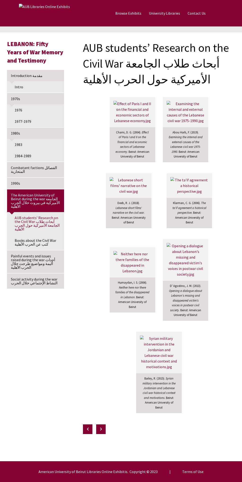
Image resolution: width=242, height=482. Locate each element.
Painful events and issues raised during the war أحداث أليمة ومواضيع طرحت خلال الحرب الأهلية (33, 262)
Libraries (94, 471)
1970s (15, 98)
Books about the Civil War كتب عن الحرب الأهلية (35, 242)
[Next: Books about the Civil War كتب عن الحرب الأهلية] (101, 429)
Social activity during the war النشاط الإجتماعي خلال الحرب (34, 281)
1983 (18, 144)
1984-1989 (23, 156)
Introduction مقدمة (27, 75)
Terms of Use (192, 471)
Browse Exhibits (128, 13)
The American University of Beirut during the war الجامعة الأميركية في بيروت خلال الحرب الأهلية (35, 201)
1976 (18, 110)
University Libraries (164, 13)
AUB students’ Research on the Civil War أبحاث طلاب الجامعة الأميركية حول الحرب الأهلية (37, 223)
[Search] (221, 13)
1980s (15, 133)
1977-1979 (23, 121)
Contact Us (197, 13)
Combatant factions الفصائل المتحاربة (34, 169)
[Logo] (44, 13)
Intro (19, 87)
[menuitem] (128, 13)
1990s (15, 183)
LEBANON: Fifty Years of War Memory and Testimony (35, 52)
